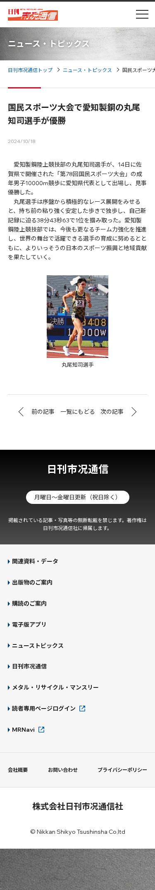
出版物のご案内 (32, 582)
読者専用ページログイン (44, 708)
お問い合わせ (63, 770)
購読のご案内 (29, 603)
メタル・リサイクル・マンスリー (55, 687)
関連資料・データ (35, 561)
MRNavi (23, 729)
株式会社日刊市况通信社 (77, 806)
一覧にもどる (77, 411)
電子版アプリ (29, 624)
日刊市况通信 (78, 469)
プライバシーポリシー (122, 770)
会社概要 (18, 770)
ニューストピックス (38, 645)
